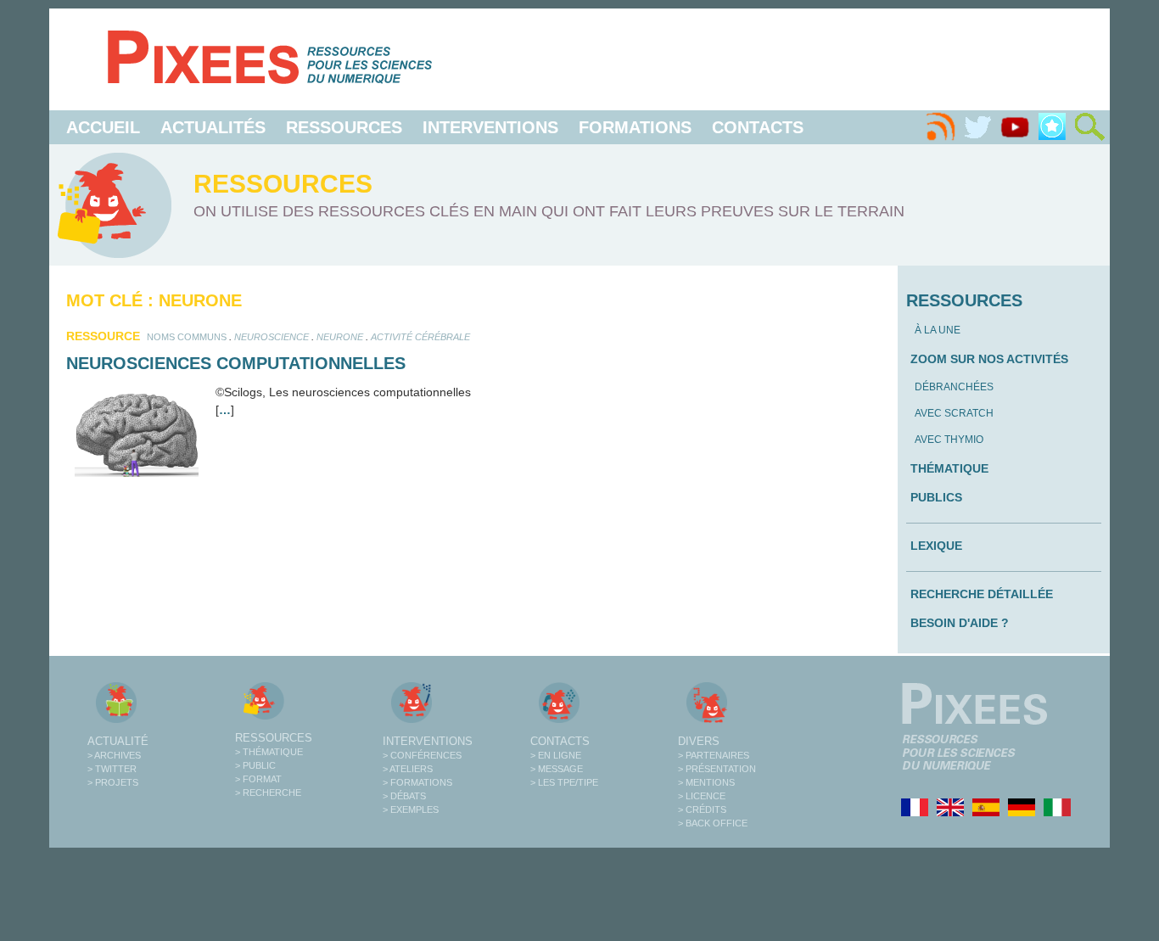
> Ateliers (408, 769)
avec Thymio (949, 439)
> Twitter (112, 769)
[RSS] (940, 127)
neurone (339, 337)
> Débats (404, 796)
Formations (635, 127)
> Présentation (717, 769)
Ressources (344, 127)
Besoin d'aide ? (959, 623)
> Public (255, 765)
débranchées (954, 387)
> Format (258, 779)
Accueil (103, 127)
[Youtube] (1015, 127)
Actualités (213, 127)
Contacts (757, 127)
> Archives (114, 755)
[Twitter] (977, 127)
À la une (937, 330)
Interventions (490, 127)
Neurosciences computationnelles (236, 363)
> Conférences (422, 755)
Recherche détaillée (981, 594)
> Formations (417, 782)
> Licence (701, 796)
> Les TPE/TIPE (564, 782)
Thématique (949, 468)
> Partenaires (713, 755)
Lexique (936, 545)
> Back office (712, 823)
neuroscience (271, 337)
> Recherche (268, 792)
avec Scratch (954, 413)
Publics (936, 497)
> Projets (112, 782)
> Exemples (411, 809)
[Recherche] (1089, 127)
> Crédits (702, 809)
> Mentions (706, 782)
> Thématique (269, 752)
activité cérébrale (420, 337)
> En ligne (555, 755)
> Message (556, 769)
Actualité (117, 741)
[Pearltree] (1052, 127)
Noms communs (187, 337)
